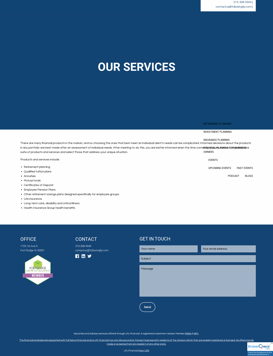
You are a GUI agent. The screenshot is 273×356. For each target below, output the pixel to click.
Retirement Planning (217, 123)
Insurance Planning (216, 139)
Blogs (249, 175)
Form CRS (144, 351)
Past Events (245, 168)
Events (213, 159)
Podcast (233, 175)
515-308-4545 (243, 2)
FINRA (188, 333)
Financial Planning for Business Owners (224, 149)
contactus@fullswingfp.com (234, 6)
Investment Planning (217, 131)
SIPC (196, 333)
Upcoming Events (219, 168)
